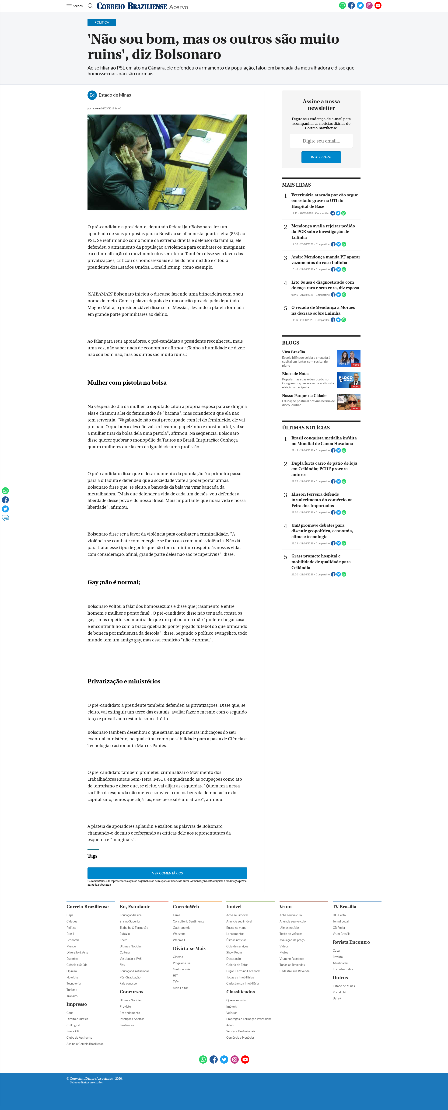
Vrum (286, 906)
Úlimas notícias (236, 940)
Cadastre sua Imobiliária (242, 983)
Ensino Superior (130, 921)
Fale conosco (128, 983)
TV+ (176, 981)
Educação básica (131, 915)
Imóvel (234, 906)
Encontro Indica (343, 969)
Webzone (179, 934)
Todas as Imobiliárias (240, 977)
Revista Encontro (351, 942)
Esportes (72, 958)
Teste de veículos (291, 934)
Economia (73, 940)
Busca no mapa (236, 927)
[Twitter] (5, 511)
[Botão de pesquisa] (89, 6)
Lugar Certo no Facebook (243, 971)
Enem (123, 940)
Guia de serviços (237, 946)
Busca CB (72, 1031)
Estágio (125, 934)
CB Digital (73, 1025)
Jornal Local (341, 921)
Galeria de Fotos (237, 965)
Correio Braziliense (87, 906)
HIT (175, 975)
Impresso (76, 1004)
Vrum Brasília (341, 934)
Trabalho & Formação (134, 927)
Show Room (234, 952)
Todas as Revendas (292, 965)
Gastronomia (181, 927)
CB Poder (339, 927)
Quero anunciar (236, 1000)
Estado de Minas (344, 986)
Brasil (70, 934)
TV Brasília (344, 906)
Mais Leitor (180, 988)
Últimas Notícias (131, 946)
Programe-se (181, 963)
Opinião (71, 971)
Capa (70, 915)
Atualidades (341, 963)
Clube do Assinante (79, 1037)
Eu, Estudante (135, 906)
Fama (176, 915)
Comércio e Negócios (240, 1037)
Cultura (125, 952)
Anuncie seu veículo (293, 921)
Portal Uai (339, 992)
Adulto (230, 1025)
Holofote (72, 977)
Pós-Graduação (130, 977)
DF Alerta (339, 915)
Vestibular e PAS (131, 958)
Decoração (233, 958)
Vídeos (284, 946)
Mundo (71, 946)
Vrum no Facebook (292, 958)
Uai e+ (337, 998)
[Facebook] (351, 8)
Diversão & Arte (77, 952)
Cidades (71, 921)
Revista (338, 957)
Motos (284, 952)
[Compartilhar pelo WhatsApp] (343, 214)
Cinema (178, 957)
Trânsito (71, 996)
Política (71, 927)
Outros (340, 977)
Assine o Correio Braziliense (85, 1044)
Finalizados (127, 1025)
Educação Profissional (134, 971)
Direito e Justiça (77, 1019)
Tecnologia (73, 983)
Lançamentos (235, 934)
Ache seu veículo (291, 915)
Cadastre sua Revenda (295, 971)
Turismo (71, 990)
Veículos (231, 1013)
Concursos (131, 992)
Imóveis (231, 1006)
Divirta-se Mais (189, 948)
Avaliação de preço (292, 940)
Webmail (179, 940)
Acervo (178, 6)
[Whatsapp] (5, 492)
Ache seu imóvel (237, 915)
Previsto (125, 1006)
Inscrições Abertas (132, 1019)
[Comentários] (5, 520)
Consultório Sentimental (189, 921)
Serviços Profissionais (240, 1031)
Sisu (122, 965)
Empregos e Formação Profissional (249, 1019)
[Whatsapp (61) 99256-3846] (342, 8)
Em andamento (130, 1013)
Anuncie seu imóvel (239, 921)
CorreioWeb (186, 906)
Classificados (240, 992)
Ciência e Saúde (77, 965)
